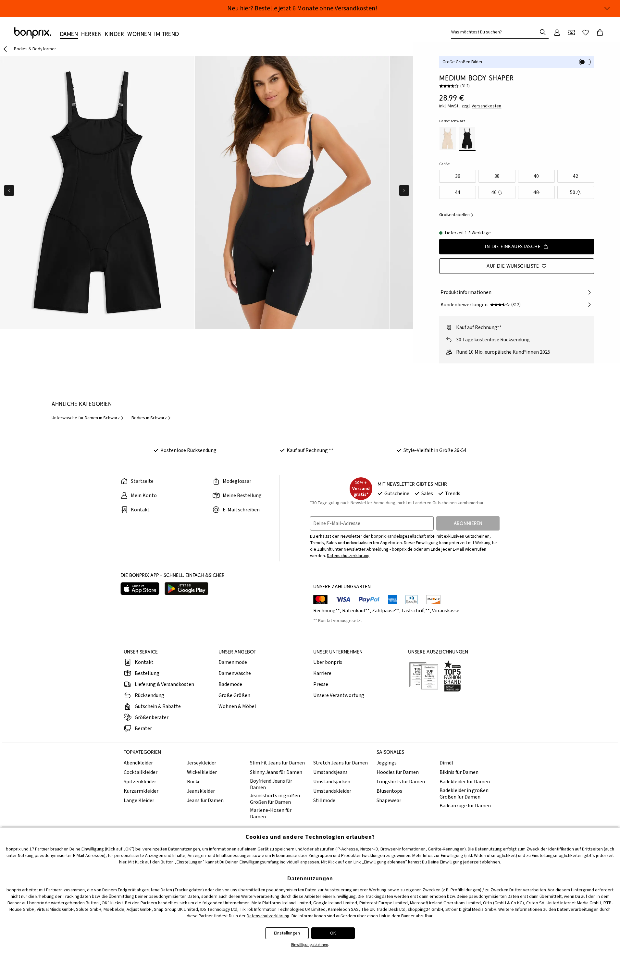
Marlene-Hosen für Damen (270, 813)
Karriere (322, 673)
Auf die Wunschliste (513, 266)
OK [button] (333, 933)
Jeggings (387, 762)
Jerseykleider (201, 762)
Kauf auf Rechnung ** (310, 450)
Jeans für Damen (205, 800)
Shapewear (389, 800)
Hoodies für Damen (398, 772)
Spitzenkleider (140, 781)
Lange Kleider (139, 800)
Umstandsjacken (331, 781)
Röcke (194, 781)
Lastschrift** (416, 610)
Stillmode (324, 800)
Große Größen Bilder (462, 62)
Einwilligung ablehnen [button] (309, 944)
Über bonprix (327, 662)
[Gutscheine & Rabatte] (571, 32)
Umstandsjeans (330, 772)
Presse (320, 684)
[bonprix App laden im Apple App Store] (139, 588)
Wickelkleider (202, 772)
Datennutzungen (184, 849)
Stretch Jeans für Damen (340, 762)
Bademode (230, 684)
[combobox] (495, 32)
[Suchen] (543, 32)
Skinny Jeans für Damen (276, 772)
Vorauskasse (445, 610)
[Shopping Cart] (600, 32)
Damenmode (232, 662)
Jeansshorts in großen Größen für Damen (275, 798)
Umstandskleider (332, 791)
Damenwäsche (234, 673)
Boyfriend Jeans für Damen (271, 784)
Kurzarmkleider (141, 791)
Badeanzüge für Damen (465, 805)
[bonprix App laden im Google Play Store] (186, 588)
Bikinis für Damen (459, 772)
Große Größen (234, 695)
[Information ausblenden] (607, 8)
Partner (42, 849)
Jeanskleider (201, 791)
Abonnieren (468, 523)
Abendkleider (138, 762)
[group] (97, 192)
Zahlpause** (385, 610)
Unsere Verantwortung (338, 695)
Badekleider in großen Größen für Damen (464, 793)
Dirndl (446, 762)
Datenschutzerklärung (348, 556)
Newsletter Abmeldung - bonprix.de (378, 549)
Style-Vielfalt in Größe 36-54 (434, 450)
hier (122, 862)
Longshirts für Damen (401, 781)
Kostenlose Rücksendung (188, 450)
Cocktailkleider (140, 772)
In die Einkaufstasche (512, 246)
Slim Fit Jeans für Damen (277, 762)
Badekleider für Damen (465, 781)
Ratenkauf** (356, 610)
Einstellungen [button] (287, 933)
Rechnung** (326, 610)
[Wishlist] (585, 32)
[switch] (585, 62)
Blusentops (389, 791)
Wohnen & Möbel (237, 706)
